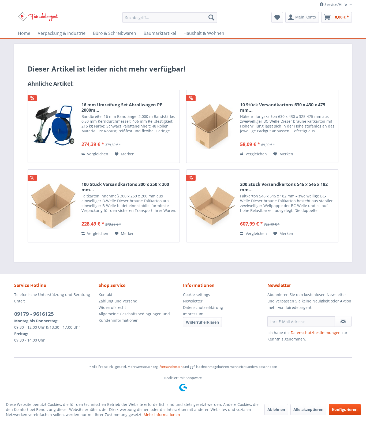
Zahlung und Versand (118, 301)
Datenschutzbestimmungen (316, 332)
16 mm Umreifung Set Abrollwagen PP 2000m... (121, 107)
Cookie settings (196, 294)
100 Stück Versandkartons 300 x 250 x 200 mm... (125, 187)
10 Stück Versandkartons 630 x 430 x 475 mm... (282, 107)
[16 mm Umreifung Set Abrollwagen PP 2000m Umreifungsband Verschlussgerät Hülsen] (53, 126)
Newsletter (193, 301)
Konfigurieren (344, 409)
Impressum (193, 313)
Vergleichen (97, 153)
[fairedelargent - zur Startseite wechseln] (38, 18)
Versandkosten (171, 366)
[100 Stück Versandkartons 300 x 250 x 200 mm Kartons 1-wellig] (53, 206)
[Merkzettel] (277, 17)
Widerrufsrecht (112, 307)
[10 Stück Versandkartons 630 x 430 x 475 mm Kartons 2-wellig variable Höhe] (212, 126)
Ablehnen (276, 409)
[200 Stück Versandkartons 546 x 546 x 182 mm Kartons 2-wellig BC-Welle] (212, 206)
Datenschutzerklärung (203, 307)
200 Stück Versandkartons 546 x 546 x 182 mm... (284, 187)
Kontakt (105, 294)
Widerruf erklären (202, 322)
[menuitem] (169, 17)
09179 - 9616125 (34, 313)
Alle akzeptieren (308, 409)
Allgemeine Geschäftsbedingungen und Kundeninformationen (134, 317)
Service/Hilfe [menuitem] (335, 4)
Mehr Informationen (162, 414)
